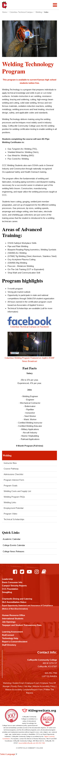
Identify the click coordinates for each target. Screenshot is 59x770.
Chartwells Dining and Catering (17, 599)
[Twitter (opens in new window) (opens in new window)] (22, 571)
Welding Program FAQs (14, 497)
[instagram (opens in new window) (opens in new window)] (37, 571)
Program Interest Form (14, 480)
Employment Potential (13, 508)
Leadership (7, 579)
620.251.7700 (51, 673)
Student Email (18, 683)
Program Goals (10, 485)
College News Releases (13, 551)
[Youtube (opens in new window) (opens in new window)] (29, 571)
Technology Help (10, 638)
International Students (12, 618)
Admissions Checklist (13, 474)
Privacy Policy (17, 686)
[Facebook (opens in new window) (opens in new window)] (15, 571)
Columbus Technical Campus (21, 12)
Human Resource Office (13, 615)
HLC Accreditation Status (14, 602)
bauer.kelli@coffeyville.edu (27, 743)
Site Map (27, 686)
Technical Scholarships (14, 519)
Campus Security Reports (14, 585)
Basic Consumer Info (12, 582)
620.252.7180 (40, 743)
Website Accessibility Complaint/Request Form (24, 690)
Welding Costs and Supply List (17, 491)
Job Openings (9, 622)
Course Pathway (11, 468)
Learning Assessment (12, 632)
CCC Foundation (10, 589)
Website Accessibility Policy (44, 686)
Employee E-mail (32, 683)
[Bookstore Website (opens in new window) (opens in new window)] (44, 571)
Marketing (7, 683)
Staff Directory (9, 645)
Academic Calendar (11, 539)
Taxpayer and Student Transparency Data (21, 625)
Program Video (10, 514)
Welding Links (10, 502)
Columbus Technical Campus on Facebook (29, 327)
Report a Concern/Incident (14, 641)
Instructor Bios (10, 463)
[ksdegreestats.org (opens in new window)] (39, 710)
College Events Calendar (14, 545)
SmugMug (7, 592)
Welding (39, 12)
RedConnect (8, 635)
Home (4, 12)
